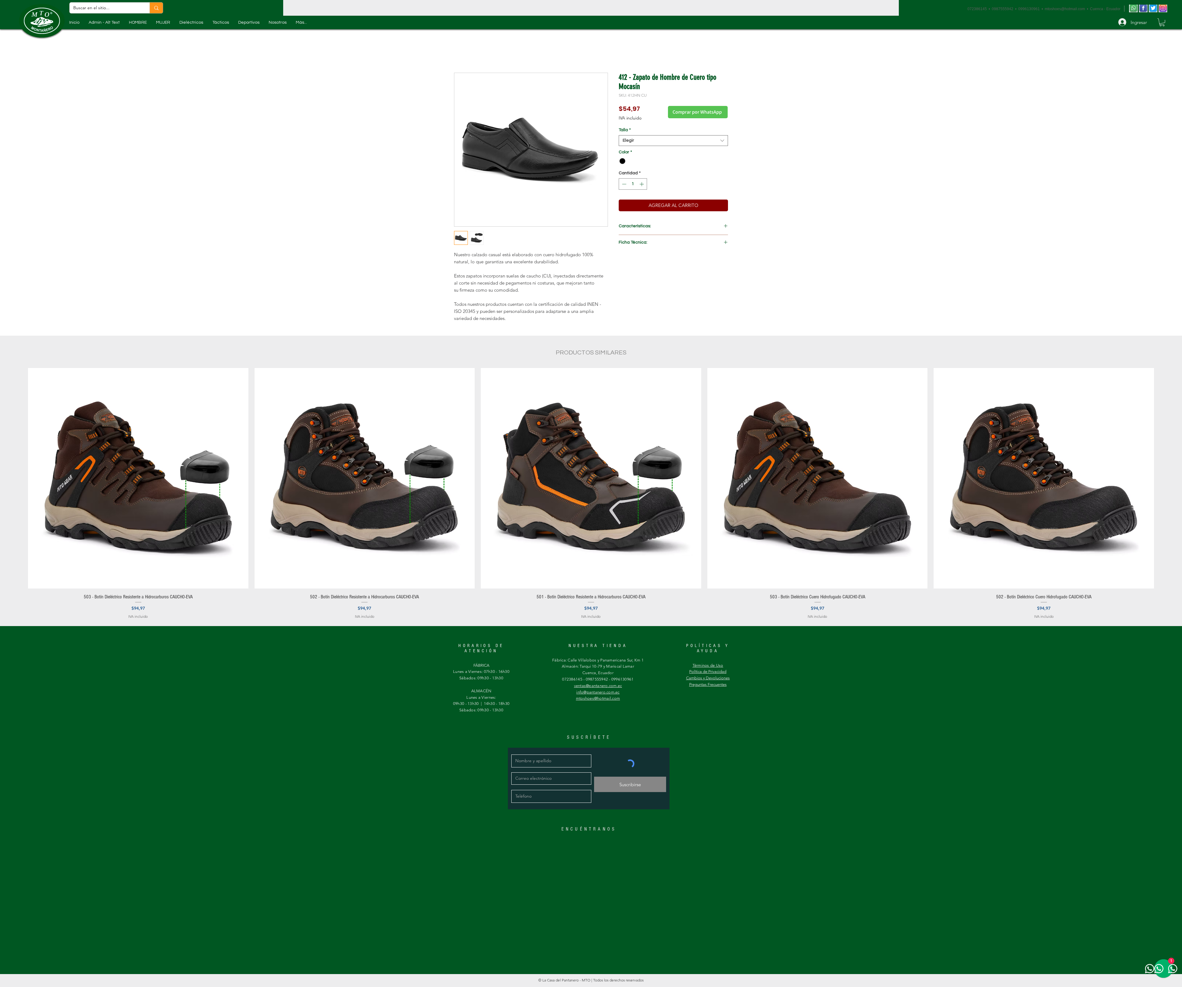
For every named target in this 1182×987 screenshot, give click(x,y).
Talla (625, 130)
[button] (137, 22)
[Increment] (642, 184)
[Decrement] (623, 184)
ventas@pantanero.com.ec (598, 685)
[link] (1162, 22)
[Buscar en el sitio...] (156, 7)
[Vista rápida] (138, 478)
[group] (591, 494)
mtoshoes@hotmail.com (1065, 9)
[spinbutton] (632, 184)
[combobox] (673, 140)
